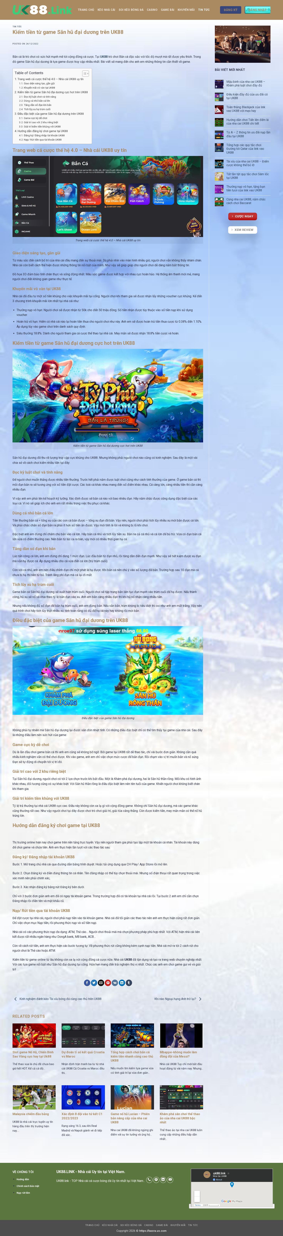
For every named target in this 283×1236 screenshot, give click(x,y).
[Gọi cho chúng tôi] (149, 1180)
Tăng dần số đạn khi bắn (37, 104)
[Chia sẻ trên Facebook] (87, 983)
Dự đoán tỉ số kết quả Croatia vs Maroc (83, 1054)
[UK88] (42, 10)
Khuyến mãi (186, 10)
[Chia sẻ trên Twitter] (94, 983)
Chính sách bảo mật (28, 1186)
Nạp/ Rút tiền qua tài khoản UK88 (43, 139)
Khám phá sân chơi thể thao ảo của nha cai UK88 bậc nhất (180, 1118)
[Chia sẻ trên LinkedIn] (122, 983)
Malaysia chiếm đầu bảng (31, 1114)
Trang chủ (86, 10)
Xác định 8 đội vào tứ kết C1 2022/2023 (82, 1116)
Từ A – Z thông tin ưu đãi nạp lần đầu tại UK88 (248, 134)
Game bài (167, 10)
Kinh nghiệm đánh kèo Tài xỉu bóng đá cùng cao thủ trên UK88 (60, 999)
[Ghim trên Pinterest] (108, 983)
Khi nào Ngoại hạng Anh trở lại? (175, 999)
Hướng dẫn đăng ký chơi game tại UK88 (43, 131)
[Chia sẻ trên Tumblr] (129, 983)
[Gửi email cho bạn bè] (101, 983)
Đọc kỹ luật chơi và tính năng (40, 96)
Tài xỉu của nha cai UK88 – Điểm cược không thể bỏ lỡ (247, 163)
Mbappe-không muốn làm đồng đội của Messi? (178, 1054)
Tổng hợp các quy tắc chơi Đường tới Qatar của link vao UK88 (245, 148)
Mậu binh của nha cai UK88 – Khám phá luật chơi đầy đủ (245, 83)
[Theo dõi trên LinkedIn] (163, 1180)
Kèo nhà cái (106, 10)
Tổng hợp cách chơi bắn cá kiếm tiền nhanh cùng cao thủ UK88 (132, 1056)
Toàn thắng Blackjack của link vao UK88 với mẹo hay (245, 109)
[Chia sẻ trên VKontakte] (115, 983)
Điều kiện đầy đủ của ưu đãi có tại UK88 (247, 96)
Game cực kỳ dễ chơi (36, 118)
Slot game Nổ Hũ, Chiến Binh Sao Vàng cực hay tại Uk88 (33, 1054)
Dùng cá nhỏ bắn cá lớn (37, 100)
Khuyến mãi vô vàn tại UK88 (39, 87)
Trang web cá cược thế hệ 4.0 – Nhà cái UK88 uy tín (51, 79)
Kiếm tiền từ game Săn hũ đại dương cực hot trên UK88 (53, 92)
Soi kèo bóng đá (131, 10)
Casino (152, 10)
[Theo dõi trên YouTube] (170, 1180)
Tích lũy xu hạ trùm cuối (37, 109)
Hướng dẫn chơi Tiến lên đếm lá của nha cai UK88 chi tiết (247, 121)
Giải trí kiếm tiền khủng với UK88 (42, 126)
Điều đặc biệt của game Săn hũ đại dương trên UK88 (51, 114)
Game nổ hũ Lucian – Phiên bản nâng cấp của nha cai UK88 (130, 1118)
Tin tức (204, 10)
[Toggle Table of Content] (83, 73)
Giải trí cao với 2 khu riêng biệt (41, 122)
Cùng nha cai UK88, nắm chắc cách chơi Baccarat (245, 201)
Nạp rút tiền (23, 1192)
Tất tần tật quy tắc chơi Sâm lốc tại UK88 (247, 176)
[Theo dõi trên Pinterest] (156, 1180)
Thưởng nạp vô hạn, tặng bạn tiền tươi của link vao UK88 (245, 188)
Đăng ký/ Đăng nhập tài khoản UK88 (44, 135)
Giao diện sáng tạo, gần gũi (39, 83)
